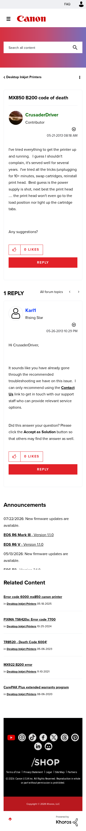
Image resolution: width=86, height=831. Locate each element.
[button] (15, 249)
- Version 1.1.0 (29, 535)
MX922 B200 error (18, 664)
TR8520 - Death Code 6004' (25, 642)
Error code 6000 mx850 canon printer (33, 596)
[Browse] (11, 19)
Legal (49, 772)
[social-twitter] (54, 737)
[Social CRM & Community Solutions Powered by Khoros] (67, 820)
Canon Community (31, 18)
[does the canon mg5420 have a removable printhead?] (78, 292)
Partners (72, 772)
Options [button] (79, 77)
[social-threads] (64, 737)
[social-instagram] (22, 737)
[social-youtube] (11, 737)
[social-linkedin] (38, 746)
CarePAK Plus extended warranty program (36, 687)
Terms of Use (13, 772)
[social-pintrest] (75, 737)
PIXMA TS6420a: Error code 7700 (30, 619)
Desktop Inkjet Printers (24, 77)
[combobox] (43, 47)
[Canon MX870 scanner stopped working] (70, 292)
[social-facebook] (43, 737)
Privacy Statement (33, 772)
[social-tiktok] (32, 737)
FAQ (67, 4)
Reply (43, 262)
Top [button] (10, 819)
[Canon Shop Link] (43, 762)
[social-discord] (48, 746)
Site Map (59, 772)
